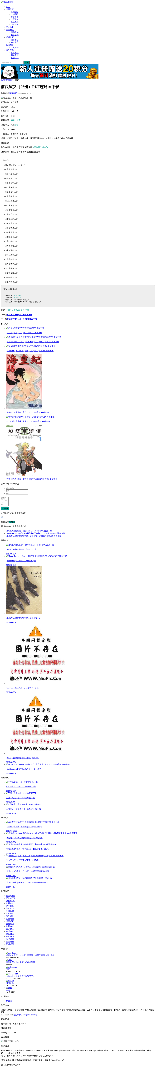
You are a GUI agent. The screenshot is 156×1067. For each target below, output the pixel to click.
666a (8, 990)
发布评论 (5, 508)
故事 (14, 310)
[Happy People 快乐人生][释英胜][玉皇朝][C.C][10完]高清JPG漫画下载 (35, 533)
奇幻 (10, 944)
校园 (10, 903)
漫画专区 (10, 9)
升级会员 (44, 147)
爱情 (10, 896)
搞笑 (10, 921)
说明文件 (15, 58)
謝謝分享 (10, 983)
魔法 (10, 942)
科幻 (10, 919)
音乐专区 (10, 30)
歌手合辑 (15, 35)
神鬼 (10, 936)
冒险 (10, 898)
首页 (8, 7)
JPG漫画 (14, 14)
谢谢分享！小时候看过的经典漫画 (20, 962)
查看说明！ (18, 298)
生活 (10, 931)
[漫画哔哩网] (7, 2)
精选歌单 (15, 32)
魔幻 (10, 924)
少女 (10, 901)
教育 (18, 120)
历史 (22, 310)
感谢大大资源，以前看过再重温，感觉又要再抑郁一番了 (30, 955)
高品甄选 (15, 22)
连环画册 (10, 27)
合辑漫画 (15, 24)
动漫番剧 (15, 40)
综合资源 (10, 50)
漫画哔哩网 (17, 1015)
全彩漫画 (15, 19)
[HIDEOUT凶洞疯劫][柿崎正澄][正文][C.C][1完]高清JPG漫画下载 (33, 536)
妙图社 (9, 1001)
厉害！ (9, 969)
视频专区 (10, 37)
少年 (10, 906)
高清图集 (10, 45)
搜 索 (27, 62)
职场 (10, 934)
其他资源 (15, 55)
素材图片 (15, 53)
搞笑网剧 (15, 42)
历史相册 (15, 47)
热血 (10, 908)
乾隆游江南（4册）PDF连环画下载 (22, 319)
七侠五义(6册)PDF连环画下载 (19, 315)
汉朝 (27, 310)
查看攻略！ (18, 295)
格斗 (10, 916)
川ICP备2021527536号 (29, 1015)
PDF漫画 (14, 12)
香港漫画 (15, 17)
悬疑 (10, 926)
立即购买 (36, 147)
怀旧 (13, 120)
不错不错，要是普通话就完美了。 (20, 976)
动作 (10, 939)
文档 (16, 125)
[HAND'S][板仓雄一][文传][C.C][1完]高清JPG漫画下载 (29, 531)
